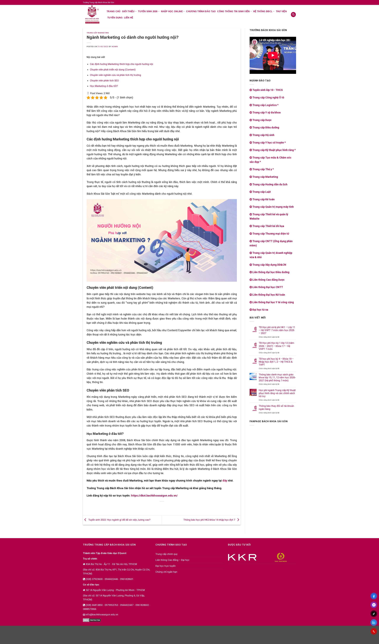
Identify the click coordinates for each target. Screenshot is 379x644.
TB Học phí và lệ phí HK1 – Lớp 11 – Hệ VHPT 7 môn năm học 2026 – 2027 (277, 330)
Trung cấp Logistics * (265, 105)
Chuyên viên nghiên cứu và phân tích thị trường (116, 75)
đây (225, 480)
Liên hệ (128, 17)
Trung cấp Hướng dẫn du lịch (269, 184)
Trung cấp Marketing (98, 33)
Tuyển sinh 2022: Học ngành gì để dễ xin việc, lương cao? (119, 519)
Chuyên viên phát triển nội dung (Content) (113, 69)
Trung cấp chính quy (166, 554)
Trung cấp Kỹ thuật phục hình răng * (274, 150)
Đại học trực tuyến (165, 565)
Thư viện (281, 11)
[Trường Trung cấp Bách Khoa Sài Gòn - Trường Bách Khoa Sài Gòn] (92, 14)
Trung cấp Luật (261, 191)
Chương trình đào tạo (201, 11)
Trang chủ (114, 11)
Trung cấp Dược (262, 120)
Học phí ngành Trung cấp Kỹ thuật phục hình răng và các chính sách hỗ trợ (277, 393)
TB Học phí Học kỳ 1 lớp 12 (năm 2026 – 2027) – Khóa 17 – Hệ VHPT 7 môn (276, 346)
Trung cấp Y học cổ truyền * (269, 142)
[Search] (293, 14)
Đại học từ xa (260, 309)
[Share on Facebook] (147, 506)
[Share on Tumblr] (176, 506)
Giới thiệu (128, 11)
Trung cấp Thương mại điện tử (270, 233)
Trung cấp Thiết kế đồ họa (268, 226)
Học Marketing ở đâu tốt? (104, 86)
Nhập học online (172, 11)
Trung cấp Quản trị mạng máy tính (273, 206)
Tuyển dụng (115, 17)
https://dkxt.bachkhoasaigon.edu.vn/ (154, 495)
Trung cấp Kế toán (263, 199)
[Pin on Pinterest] (159, 506)
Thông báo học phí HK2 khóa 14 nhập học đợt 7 (209, 519)
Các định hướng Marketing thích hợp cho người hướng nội (121, 64)
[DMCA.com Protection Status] (92, 620)
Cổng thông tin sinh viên (233, 11)
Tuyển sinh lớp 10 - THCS (267, 90)
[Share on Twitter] (153, 506)
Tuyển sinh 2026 (148, 11)
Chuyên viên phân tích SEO (104, 80)
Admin (115, 47)
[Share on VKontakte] (164, 506)
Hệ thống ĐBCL (262, 11)
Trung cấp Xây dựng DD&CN (269, 264)
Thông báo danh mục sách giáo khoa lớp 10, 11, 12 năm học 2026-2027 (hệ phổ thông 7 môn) (277, 377)
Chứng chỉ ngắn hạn (166, 571)
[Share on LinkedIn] (170, 506)
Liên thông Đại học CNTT (267, 287)
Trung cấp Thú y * (263, 169)
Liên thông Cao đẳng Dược (268, 279)
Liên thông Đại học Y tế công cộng (273, 302)
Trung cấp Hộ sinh (263, 135)
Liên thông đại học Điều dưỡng (270, 272)
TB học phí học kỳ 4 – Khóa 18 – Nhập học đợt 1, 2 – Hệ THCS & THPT (276, 361)
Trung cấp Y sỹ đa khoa (266, 112)
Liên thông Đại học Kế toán (268, 294)
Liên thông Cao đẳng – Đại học (172, 559)
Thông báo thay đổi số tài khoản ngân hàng (276, 408)
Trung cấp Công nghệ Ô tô (268, 97)
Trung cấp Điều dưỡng (265, 127)
